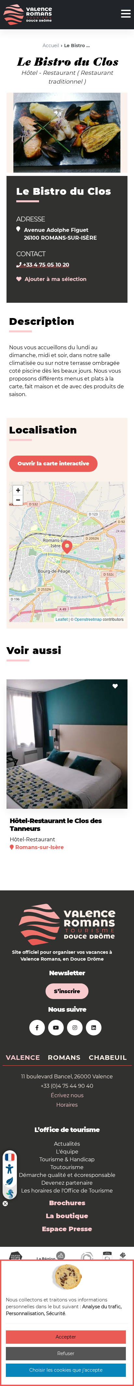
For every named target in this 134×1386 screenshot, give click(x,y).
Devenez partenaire (67, 1183)
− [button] (18, 500)
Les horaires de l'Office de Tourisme (67, 1191)
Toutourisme (67, 1167)
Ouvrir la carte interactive (53, 463)
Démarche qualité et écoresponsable (67, 1175)
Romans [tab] (64, 1057)
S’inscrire (67, 991)
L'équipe (67, 1152)
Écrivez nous (67, 1095)
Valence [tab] (23, 1057)
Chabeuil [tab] (108, 1057)
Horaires (67, 1105)
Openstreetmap (88, 619)
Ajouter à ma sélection (54, 279)
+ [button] (18, 490)
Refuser (65, 1353)
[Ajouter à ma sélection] (115, 686)
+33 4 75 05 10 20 (45, 265)
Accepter (66, 1337)
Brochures (67, 1203)
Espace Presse (67, 1229)
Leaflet (62, 619)
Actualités (67, 1144)
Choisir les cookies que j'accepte (65, 1370)
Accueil (51, 45)
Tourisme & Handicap (67, 1159)
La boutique (67, 1216)
